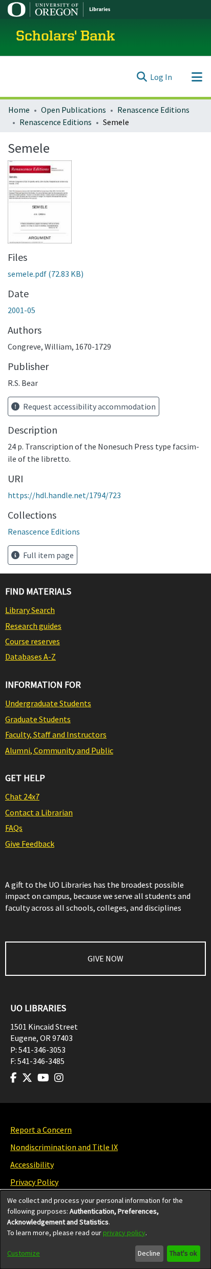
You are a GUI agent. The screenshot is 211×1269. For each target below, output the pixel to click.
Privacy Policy (34, 1182)
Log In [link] (161, 77)
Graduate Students (38, 719)
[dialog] (105, 1229)
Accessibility (32, 1164)
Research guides (33, 626)
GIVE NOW (105, 958)
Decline (149, 1253)
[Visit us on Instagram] (59, 1077)
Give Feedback (29, 843)
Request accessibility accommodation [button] (89, 406)
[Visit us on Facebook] (13, 1077)
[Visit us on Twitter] (27, 1077)
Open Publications (73, 110)
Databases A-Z (30, 656)
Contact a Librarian (39, 812)
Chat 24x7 (22, 796)
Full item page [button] (48, 555)
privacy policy (124, 1232)
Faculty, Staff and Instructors (56, 734)
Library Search (30, 610)
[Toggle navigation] (196, 77)
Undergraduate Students (48, 703)
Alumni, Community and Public (59, 750)
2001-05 (21, 310)
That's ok (183, 1253)
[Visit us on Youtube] (43, 1077)
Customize (23, 1253)
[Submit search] (141, 77)
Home (19, 110)
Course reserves (32, 641)
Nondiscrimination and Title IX (64, 1147)
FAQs (14, 828)
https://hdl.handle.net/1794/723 (64, 495)
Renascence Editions (153, 110)
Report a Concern (41, 1129)
